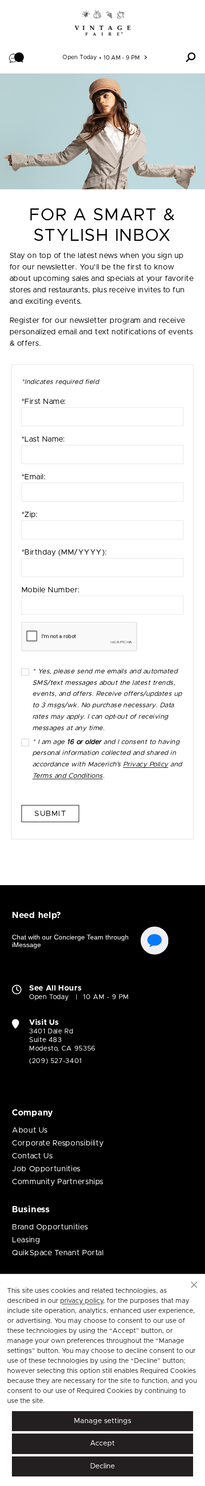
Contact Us (32, 1156)
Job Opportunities (46, 1169)
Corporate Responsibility (57, 1143)
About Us (30, 1130)
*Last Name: (43, 439)
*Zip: (29, 514)
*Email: (33, 477)
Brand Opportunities (50, 1227)
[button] (17, 57)
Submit (50, 813)
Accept (102, 1443)
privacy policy (81, 1301)
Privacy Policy (145, 764)
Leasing (26, 1240)
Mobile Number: (50, 590)
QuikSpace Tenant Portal (58, 1253)
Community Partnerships (57, 1182)
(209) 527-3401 (55, 1061)
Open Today (79, 57)
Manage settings (102, 1420)
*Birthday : (64, 562)
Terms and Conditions (67, 776)
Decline (102, 1466)
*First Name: (43, 401)
